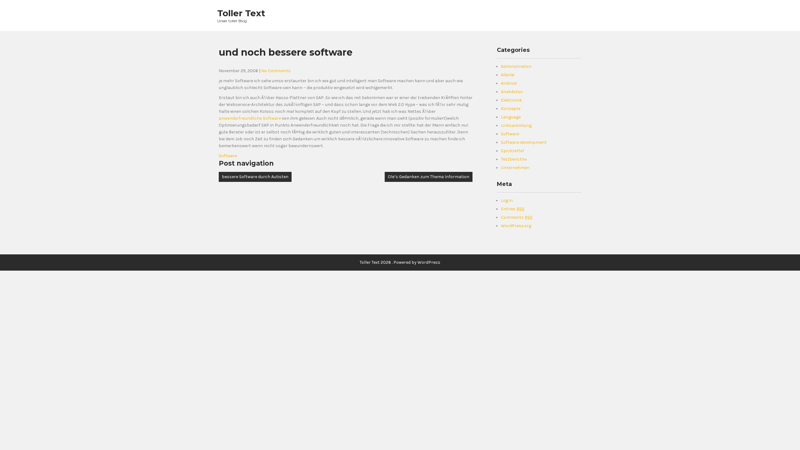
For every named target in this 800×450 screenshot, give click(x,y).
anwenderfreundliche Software (250, 118)
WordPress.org (516, 225)
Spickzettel (512, 150)
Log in (507, 200)
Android (509, 83)
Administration (516, 66)
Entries (512, 209)
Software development (524, 142)
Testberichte (514, 159)
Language (511, 117)
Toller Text (241, 13)
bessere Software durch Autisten (255, 176)
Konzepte (510, 108)
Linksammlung (516, 125)
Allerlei (507, 75)
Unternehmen (515, 167)
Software (228, 155)
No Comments (276, 70)
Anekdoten (512, 91)
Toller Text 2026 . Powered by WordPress (400, 262)
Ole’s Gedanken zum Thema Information (428, 176)
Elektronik (511, 100)
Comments (516, 217)
